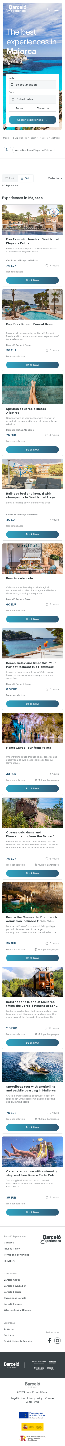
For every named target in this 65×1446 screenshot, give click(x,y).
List (11, 178)
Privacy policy (34, 1398)
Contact (9, 1242)
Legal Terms (32, 1401)
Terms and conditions (16, 1254)
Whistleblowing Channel (18, 1310)
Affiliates (9, 1329)
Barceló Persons (13, 1303)
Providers (9, 1260)
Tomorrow (43, 108)
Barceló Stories (13, 1291)
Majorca (44, 137)
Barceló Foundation (15, 1285)
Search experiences (30, 120)
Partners (9, 1335)
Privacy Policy (12, 1248)
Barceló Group (12, 1279)
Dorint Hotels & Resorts (18, 1341)
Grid (27, 178)
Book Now (32, 280)
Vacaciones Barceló (15, 1297)
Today (19, 108)
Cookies (49, 1398)
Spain (33, 137)
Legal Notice (18, 1398)
